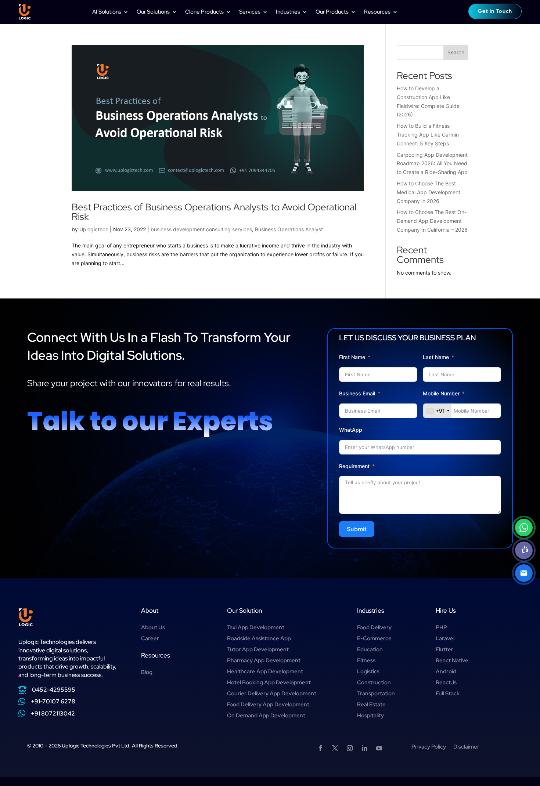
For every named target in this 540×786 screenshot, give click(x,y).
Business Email (357, 393)
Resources (377, 11)
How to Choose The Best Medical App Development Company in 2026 (428, 192)
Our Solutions (153, 11)
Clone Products (204, 11)
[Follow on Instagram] (350, 748)
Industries (288, 11)
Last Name (436, 357)
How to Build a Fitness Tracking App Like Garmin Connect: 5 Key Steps (428, 134)
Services (249, 11)
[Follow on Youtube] (379, 748)
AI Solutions (106, 11)
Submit (357, 529)
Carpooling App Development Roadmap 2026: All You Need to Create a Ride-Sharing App (432, 163)
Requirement (354, 466)
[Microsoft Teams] (524, 550)
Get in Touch (495, 11)
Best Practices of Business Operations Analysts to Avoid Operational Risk (214, 212)
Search (455, 52)
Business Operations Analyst (289, 229)
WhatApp (350, 430)
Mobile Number (442, 393)
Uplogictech (93, 229)
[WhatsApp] (524, 527)
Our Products (332, 11)
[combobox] (437, 411)
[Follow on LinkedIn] (364, 748)
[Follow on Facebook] (320, 748)
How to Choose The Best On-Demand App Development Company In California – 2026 (432, 221)
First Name (352, 357)
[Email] (524, 573)
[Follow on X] (335, 748)
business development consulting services (201, 229)
